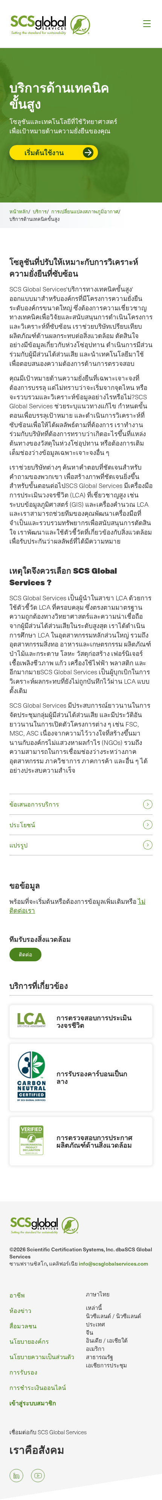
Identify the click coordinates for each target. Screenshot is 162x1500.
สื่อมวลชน (23, 1326)
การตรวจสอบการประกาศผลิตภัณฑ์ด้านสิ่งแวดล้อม (94, 1141)
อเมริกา (95, 1348)
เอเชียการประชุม (106, 1365)
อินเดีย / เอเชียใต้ (107, 1340)
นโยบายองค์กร (29, 1341)
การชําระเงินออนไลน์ (37, 1387)
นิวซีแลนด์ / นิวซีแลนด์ (113, 1316)
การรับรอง (23, 1372)
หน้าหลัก (18, 211)
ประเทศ (95, 1324)
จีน (89, 1332)
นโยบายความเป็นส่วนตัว (41, 1357)
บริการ (40, 211)
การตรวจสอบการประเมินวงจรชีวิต (94, 1021)
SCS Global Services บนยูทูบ (38, 1476)
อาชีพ (17, 1295)
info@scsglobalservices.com (113, 1263)
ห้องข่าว (20, 1310)
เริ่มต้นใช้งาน (44, 152)
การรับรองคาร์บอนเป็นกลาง (92, 1077)
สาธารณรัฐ (99, 1357)
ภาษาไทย (98, 1294)
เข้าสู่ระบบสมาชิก (32, 1403)
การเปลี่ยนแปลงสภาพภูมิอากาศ (84, 211)
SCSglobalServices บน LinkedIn (16, 1476)
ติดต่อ (25, 954)
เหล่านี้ (94, 1307)
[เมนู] (144, 23)
